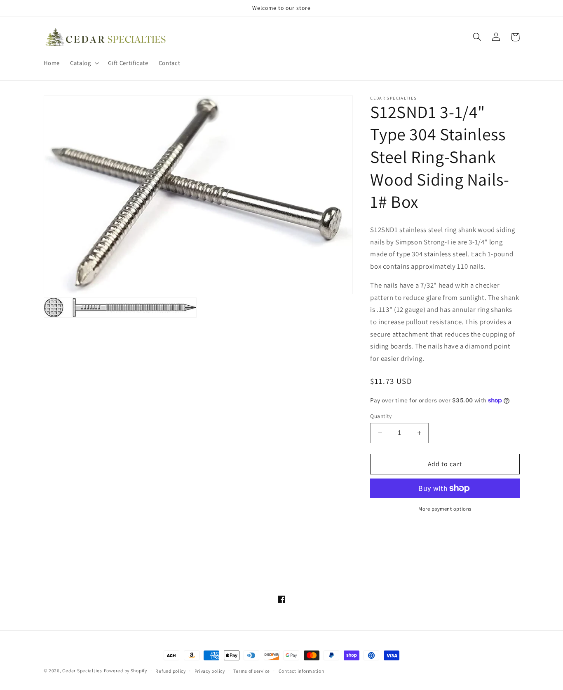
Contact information (301, 671)
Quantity (381, 416)
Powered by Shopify (125, 670)
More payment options (445, 508)
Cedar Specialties (82, 670)
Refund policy (170, 671)
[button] (84, 63)
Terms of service (251, 671)
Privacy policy (210, 671)
